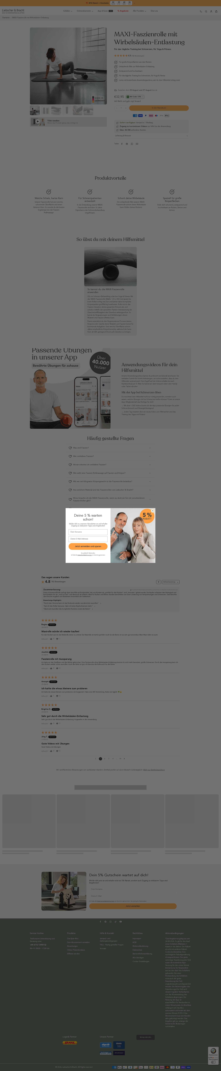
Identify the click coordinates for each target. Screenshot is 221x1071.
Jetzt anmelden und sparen (88, 546)
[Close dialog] (152, 510)
